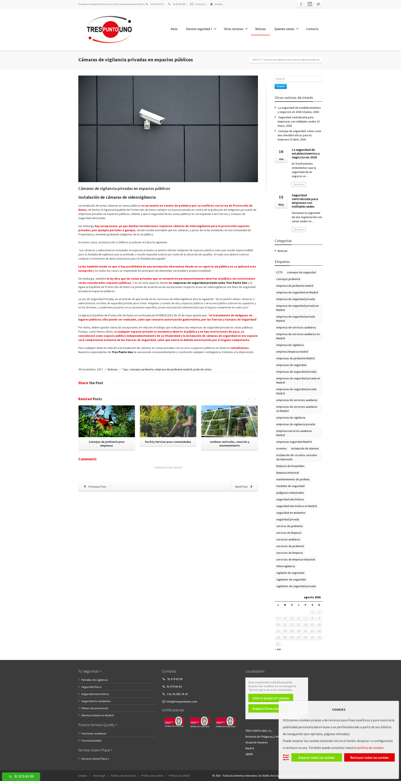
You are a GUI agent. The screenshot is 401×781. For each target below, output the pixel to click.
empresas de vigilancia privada (295, 424)
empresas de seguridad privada (296, 371)
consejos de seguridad (301, 272)
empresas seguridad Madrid (294, 442)
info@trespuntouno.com (182, 701)
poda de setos (202, 369)
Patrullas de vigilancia (94, 680)
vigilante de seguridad (290, 573)
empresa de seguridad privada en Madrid (297, 308)
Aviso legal (99, 775)
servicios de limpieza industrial (295, 559)
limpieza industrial (287, 472)
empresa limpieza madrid (292, 351)
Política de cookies (152, 775)
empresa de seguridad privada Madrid (295, 319)
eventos (281, 448)
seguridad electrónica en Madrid (296, 506)
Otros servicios (234, 29)
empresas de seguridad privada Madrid (296, 391)
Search (281, 86)
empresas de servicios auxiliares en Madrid (296, 409)
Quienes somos (284, 29)
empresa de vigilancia (290, 345)
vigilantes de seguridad (291, 579)
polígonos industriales (290, 493)
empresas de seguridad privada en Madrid (298, 380)
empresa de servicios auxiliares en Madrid (298, 336)
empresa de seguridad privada (295, 299)
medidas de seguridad (290, 486)
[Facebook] (301, 4)
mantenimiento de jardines (293, 479)
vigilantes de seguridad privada (296, 586)
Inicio (174, 29)
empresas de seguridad (291, 365)
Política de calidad (179, 775)
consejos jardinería (141, 369)
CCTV (279, 272)
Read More (299, 184)
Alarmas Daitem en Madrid (97, 715)
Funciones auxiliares (93, 733)
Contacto (200, 4)
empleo (218, 4)
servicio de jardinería (289, 526)
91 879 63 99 (23, 776)
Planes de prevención (94, 708)
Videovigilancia (285, 566)
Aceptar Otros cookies (268, 708)
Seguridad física (91, 687)
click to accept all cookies (271, 698)
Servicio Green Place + (95, 759)
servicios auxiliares (288, 539)
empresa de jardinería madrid (173, 369)
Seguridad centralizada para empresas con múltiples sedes (305, 200)
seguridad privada (287, 519)
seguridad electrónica (290, 499)
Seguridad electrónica (95, 694)
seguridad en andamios (291, 513)
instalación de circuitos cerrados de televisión (296, 457)
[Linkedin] (310, 4)
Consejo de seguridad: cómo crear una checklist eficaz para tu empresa (299, 135)
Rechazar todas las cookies (369, 757)
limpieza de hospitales (290, 466)
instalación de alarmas (305, 448)
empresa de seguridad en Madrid (297, 292)
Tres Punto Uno (122, 352)
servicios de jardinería (290, 546)
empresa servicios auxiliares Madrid (294, 433)
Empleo (82, 775)
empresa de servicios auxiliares (296, 327)
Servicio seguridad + (199, 29)
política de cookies (370, 748)
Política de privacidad (123, 775)
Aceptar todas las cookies (316, 757)
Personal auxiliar (91, 740)
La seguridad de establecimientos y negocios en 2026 (306, 153)
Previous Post (97, 486)
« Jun (278, 649)
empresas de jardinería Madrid (295, 358)
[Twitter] (318, 4)
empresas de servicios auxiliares (296, 400)
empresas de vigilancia (290, 417)
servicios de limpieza (289, 553)
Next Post (241, 486)
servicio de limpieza (288, 533)
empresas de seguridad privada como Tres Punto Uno (210, 283)
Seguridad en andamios (96, 701)
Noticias (260, 29)
